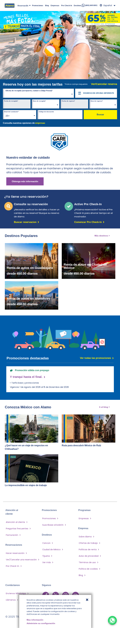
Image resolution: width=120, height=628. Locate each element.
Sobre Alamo (85, 536)
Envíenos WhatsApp (16, 593)
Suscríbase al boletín (53, 524)
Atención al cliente (15, 522)
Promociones (49, 518)
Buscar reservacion (26, 222)
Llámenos (11, 599)
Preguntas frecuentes (17, 528)
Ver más (46, 562)
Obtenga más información (25, 181)
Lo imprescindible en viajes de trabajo (26, 485)
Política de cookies (88, 568)
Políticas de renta (88, 549)
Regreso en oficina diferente (98, 93)
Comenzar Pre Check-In (88, 222)
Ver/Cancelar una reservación (21, 559)
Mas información (35, 620)
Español (108, 5)
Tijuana (46, 555)
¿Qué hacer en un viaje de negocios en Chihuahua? (26, 447)
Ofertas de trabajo (88, 543)
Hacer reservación (15, 553)
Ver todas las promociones (95, 358)
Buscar (100, 114)
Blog (81, 575)
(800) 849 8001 (91, 5)
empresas (40, 123)
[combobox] (38, 93)
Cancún (46, 543)
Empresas (84, 518)
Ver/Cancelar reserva (104, 84)
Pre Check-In (12, 566)
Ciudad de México (51, 549)
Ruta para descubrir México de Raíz (81, 445)
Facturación (12, 535)
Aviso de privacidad (88, 555)
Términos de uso (87, 562)
